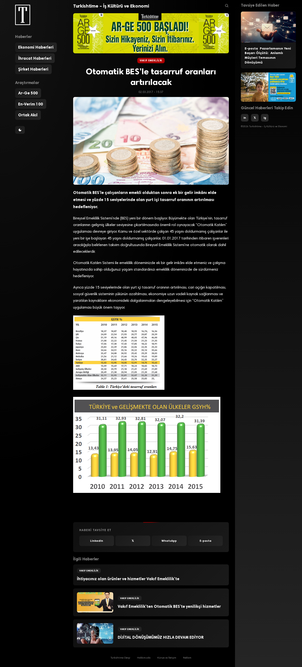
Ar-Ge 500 (28, 93)
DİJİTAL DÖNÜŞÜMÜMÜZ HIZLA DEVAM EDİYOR (161, 637)
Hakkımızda (144, 658)
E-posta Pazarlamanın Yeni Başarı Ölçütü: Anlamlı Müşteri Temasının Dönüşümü (268, 55)
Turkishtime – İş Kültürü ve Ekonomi (111, 6)
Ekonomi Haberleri (36, 47)
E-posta (205, 540)
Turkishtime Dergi (120, 658)
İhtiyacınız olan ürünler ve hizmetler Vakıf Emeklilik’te (128, 578)
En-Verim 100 (30, 104)
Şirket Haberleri (33, 69)
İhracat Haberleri (34, 58)
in (244, 117)
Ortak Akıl (28, 115)
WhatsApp (169, 540)
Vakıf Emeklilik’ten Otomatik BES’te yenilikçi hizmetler (169, 606)
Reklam (187, 658)
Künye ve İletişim (166, 658)
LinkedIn (96, 540)
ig (265, 117)
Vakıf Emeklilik (151, 60)
